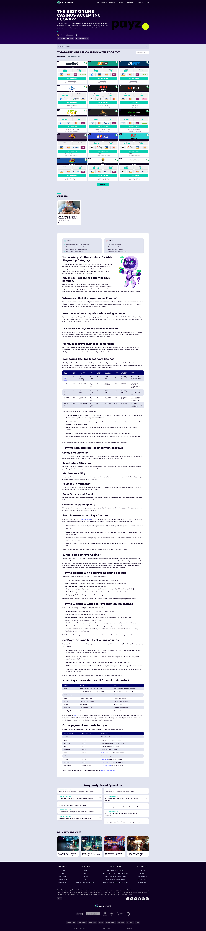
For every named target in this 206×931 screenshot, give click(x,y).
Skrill (75, 715)
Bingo (86, 871)
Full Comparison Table (74, 56)
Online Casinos (100, 2)
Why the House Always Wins (115, 871)
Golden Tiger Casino (65, 378)
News (147, 2)
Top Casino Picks (61, 56)
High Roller (62, 876)
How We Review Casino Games (85, 882)
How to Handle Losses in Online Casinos (115, 882)
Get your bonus (72, 78)
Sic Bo (86, 876)
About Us (142, 871)
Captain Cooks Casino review (103, 129)
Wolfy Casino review (72, 105)
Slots (85, 879)
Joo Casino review (103, 105)
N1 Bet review (134, 105)
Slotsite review (134, 178)
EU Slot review (103, 154)
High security (104, 759)
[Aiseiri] (119, 914)
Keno (85, 873)
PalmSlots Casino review (72, 129)
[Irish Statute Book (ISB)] (93, 914)
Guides (139, 2)
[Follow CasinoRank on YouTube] (139, 898)
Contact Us (142, 873)
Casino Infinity (62, 882)
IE (58, 899)
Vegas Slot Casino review (72, 154)
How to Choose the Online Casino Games (115, 873)
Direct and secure (106, 765)
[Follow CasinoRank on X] (135, 898)
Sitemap (129, 928)
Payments (130, 2)
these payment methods (107, 770)
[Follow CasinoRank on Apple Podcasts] (147, 898)
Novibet (62, 871)
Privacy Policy (142, 882)
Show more (102, 184)
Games (111, 2)
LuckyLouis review (72, 178)
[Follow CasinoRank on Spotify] (143, 898)
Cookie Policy (106, 928)
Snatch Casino (63, 879)
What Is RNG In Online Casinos (115, 879)
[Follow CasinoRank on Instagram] (131, 898)
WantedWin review (103, 178)
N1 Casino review (134, 154)
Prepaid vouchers (106, 762)
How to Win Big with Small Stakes (115, 876)
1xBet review (133, 81)
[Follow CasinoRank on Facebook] (127, 898)
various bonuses (85, 519)
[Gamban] (105, 914)
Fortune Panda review (134, 129)
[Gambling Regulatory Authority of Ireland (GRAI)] (79, 914)
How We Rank (142, 879)
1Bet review (103, 81)
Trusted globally (105, 752)
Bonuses (120, 2)
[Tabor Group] (111, 914)
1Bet (62, 873)
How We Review (142, 876)
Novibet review (72, 81)
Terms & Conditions (79, 928)
